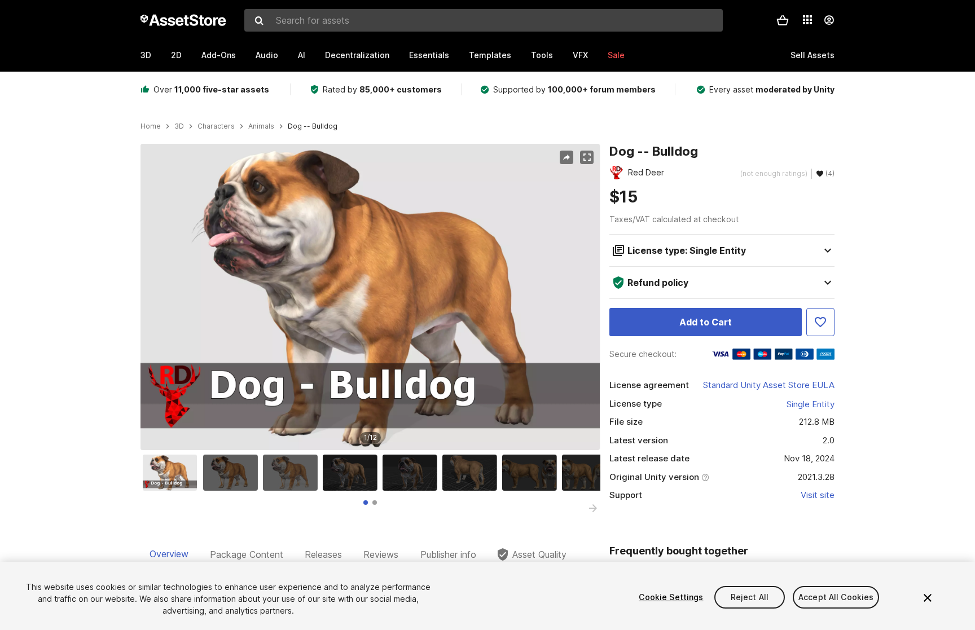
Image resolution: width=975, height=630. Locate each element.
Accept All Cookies (836, 597)
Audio (267, 55)
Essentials (429, 55)
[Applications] (807, 20)
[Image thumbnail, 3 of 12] (293, 473)
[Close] (927, 597)
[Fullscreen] (587, 157)
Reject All (749, 597)
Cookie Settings (671, 597)
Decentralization (357, 55)
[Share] (566, 157)
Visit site (818, 495)
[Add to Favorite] (820, 322)
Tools (542, 55)
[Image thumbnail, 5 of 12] (412, 473)
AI (301, 55)
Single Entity (811, 404)
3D (145, 55)
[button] (782, 20)
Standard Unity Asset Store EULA (769, 385)
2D (176, 55)
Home (150, 126)
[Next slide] (593, 508)
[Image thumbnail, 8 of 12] (592, 473)
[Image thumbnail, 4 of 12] (353, 473)
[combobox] (483, 20)
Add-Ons (218, 55)
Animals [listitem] (261, 126)
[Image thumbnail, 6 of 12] (472, 473)
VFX (580, 55)
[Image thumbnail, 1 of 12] (172, 473)
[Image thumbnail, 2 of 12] (233, 473)
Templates (490, 55)
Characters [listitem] (216, 126)
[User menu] (829, 20)
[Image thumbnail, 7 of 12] (532, 473)
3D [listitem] (179, 126)
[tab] (365, 502)
